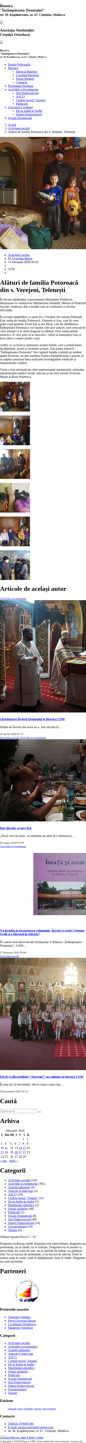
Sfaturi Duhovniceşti (29, 114)
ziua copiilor (49, 1408)
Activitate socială (19, 128)
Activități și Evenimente (23, 89)
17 (2, 1152)
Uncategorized (17, 1226)
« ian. (3, 1160)
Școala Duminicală (20, 118)
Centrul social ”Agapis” (31, 100)
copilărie (28, 1408)
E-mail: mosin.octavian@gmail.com (30, 1427)
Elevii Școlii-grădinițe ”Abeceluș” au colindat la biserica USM (41, 1076)
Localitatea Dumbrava (22, 1324)
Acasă (12, 124)
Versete (12, 1230)
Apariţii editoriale (19, 1187)
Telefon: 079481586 (21, 1423)
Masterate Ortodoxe (20, 1327)
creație (37, 1408)
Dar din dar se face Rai (15, 828)
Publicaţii (22, 103)
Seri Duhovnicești (27, 93)
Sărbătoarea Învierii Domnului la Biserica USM (32, 719)
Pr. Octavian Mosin (20, 258)
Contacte (21, 82)
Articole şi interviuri (20, 1191)
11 (6, 1148)
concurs (12, 1408)
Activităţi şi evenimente (13, 598)
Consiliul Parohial (27, 75)
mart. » (13, 1160)
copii (20, 1408)
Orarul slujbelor (18, 1208)
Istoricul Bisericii (26, 71)
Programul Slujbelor (20, 86)
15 (24, 1148)
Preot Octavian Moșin (22, 1320)
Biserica (13, 68)
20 (16, 1152)
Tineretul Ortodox (19, 1317)
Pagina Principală (19, 64)
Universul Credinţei (20, 107)
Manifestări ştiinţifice (21, 1205)
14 (20, 1148)
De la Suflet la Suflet (29, 111)
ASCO (20, 96)
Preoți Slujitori (25, 78)
